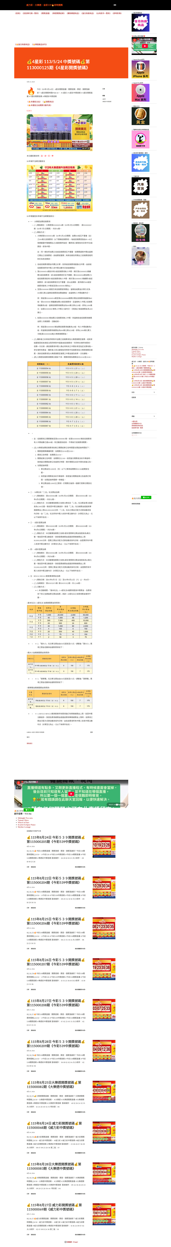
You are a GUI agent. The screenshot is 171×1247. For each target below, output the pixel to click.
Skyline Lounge (24, 827)
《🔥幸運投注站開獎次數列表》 (39, 105)
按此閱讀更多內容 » (80, 867)
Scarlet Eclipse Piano (27, 825)
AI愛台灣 (134, 421)
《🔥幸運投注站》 (34, 102)
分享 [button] (103, 89)
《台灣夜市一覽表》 (103, 13)
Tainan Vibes (23, 820)
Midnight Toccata (25, 818)
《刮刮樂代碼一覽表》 (31, 13)
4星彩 (104, 99)
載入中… (135, 435)
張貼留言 (29, 743)
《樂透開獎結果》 (58, 13)
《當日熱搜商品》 (88, 13)
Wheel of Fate (23, 822)
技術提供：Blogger (72, 1242)
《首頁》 (17, 13)
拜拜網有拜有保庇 (137, 426)
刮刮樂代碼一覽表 (137, 428)
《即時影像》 (117, 13)
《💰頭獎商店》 (48, 102)
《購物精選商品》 (73, 13)
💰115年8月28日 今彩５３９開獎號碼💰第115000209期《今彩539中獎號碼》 (143, 376)
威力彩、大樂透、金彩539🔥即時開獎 (44, 5)
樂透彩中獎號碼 (106, 101)
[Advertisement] (67, 28)
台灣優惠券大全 (137, 423)
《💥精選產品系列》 (39, 44)
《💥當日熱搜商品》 (22, 44)
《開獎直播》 (45, 13)
